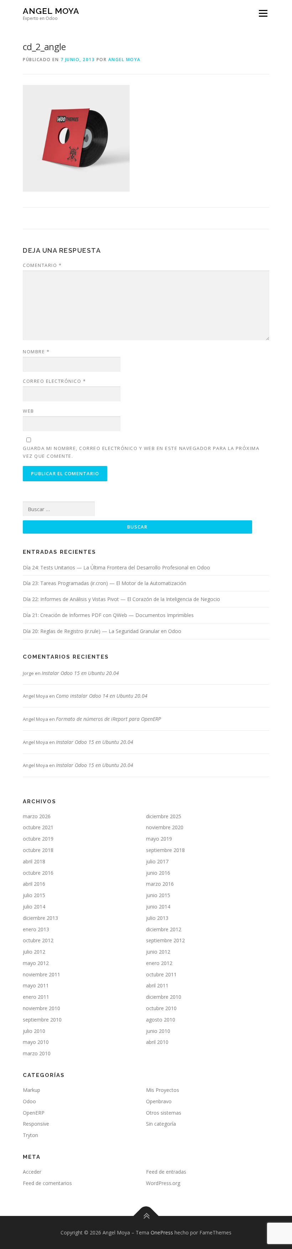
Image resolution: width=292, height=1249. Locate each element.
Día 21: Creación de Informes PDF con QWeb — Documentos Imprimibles (108, 615)
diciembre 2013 (40, 918)
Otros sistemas (163, 1112)
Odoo (29, 1101)
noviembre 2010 (41, 1008)
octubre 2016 (38, 872)
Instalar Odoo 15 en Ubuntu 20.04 (80, 673)
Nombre (36, 351)
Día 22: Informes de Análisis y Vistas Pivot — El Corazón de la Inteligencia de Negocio (121, 599)
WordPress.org (163, 1183)
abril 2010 (157, 1042)
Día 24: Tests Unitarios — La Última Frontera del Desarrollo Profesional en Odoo (116, 567)
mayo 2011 (36, 985)
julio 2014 (34, 906)
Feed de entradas (166, 1171)
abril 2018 (34, 861)
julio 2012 (34, 951)
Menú (263, 13)
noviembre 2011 (41, 974)
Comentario (42, 265)
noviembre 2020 (164, 827)
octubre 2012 (38, 940)
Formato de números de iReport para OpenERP (108, 718)
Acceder (32, 1171)
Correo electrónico (54, 381)
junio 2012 (158, 951)
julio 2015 (34, 895)
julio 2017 (157, 861)
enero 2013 (36, 929)
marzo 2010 (37, 1053)
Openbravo (159, 1101)
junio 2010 (158, 1031)
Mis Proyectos (162, 1090)
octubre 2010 (161, 1008)
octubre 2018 (38, 850)
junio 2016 (158, 872)
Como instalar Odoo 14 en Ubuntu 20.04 (101, 695)
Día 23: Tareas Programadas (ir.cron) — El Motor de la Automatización (104, 583)
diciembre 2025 (163, 816)
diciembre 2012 (163, 929)
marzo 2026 (37, 816)
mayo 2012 (36, 963)
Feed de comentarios (47, 1183)
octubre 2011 (161, 974)
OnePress (162, 1232)
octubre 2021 (38, 827)
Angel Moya (51, 11)
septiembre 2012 (165, 940)
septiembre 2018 (165, 850)
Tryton (30, 1135)
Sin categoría (161, 1123)
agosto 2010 (160, 1019)
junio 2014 (158, 906)
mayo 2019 (159, 838)
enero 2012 (159, 963)
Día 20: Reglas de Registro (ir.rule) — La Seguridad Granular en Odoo (102, 631)
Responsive (36, 1123)
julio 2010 (34, 1031)
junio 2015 (158, 895)
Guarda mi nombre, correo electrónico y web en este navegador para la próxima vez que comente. (141, 452)
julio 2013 (157, 918)
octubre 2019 (38, 838)
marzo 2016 (160, 883)
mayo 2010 (36, 1042)
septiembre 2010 (42, 1019)
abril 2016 (34, 883)
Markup (31, 1090)
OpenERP (34, 1112)
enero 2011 (36, 996)
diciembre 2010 (163, 996)
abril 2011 (157, 985)
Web (28, 411)
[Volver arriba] (146, 1215)
